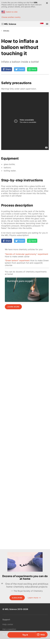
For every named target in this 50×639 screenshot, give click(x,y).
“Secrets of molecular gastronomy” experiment (26, 254)
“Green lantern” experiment (17, 260)
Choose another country (11, 17)
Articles (6, 31)
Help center (7, 624)
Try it (25, 635)
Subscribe (17, 598)
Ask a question (9, 629)
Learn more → (34, 597)
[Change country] (41, 24)
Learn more (13, 307)
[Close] (47, 3)
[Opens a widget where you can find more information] (41, 635)
